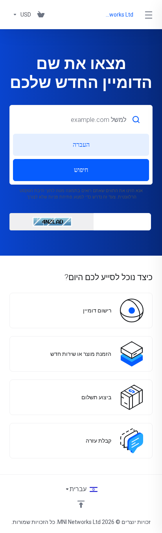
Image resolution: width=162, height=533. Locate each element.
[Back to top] (81, 504)
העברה (81, 144)
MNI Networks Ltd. (119, 14)
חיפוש (81, 170)
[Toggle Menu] (150, 14)
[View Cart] (41, 14)
